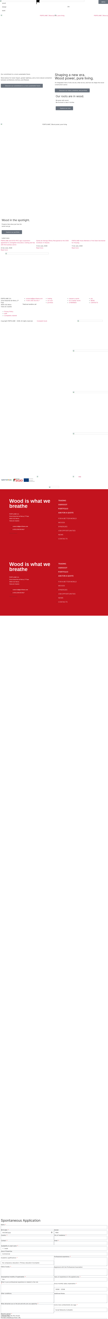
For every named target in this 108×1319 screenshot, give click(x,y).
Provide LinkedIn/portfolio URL (11, 1317)
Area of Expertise (6, 1251)
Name (3, 1224)
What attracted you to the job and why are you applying (19, 1303)
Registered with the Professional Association (68, 1267)
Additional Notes (59, 1293)
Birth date (4, 1230)
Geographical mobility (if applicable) (13, 1276)
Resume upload (6, 1313)
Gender (56, 1230)
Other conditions (6, 1293)
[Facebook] (66, 255)
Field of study (5, 1266)
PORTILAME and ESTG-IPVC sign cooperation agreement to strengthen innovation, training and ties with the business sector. (18, 243)
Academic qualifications (9, 1257)
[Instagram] (61, 255)
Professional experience (62, 1256)
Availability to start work (9, 1246)
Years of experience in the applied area (66, 1276)
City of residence (59, 1235)
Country (3, 1235)
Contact (3, 1240)
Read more (4, 250)
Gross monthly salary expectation (65, 1283)
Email (56, 1240)
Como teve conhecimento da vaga (65, 1305)
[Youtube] (57, 255)
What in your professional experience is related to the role (19, 1282)
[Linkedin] (71, 255)
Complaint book (42, 321)
